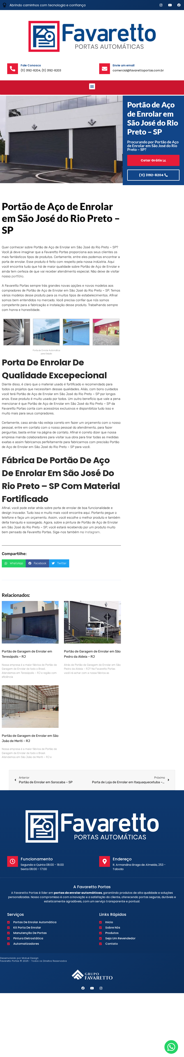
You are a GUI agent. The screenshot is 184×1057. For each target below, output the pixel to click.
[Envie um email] (104, 68)
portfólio (17, 276)
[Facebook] (179, 5)
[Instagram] (161, 5)
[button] (92, 86)
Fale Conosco (31, 65)
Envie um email (123, 65)
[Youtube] (170, 5)
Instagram (92, 532)
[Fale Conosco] (12, 68)
